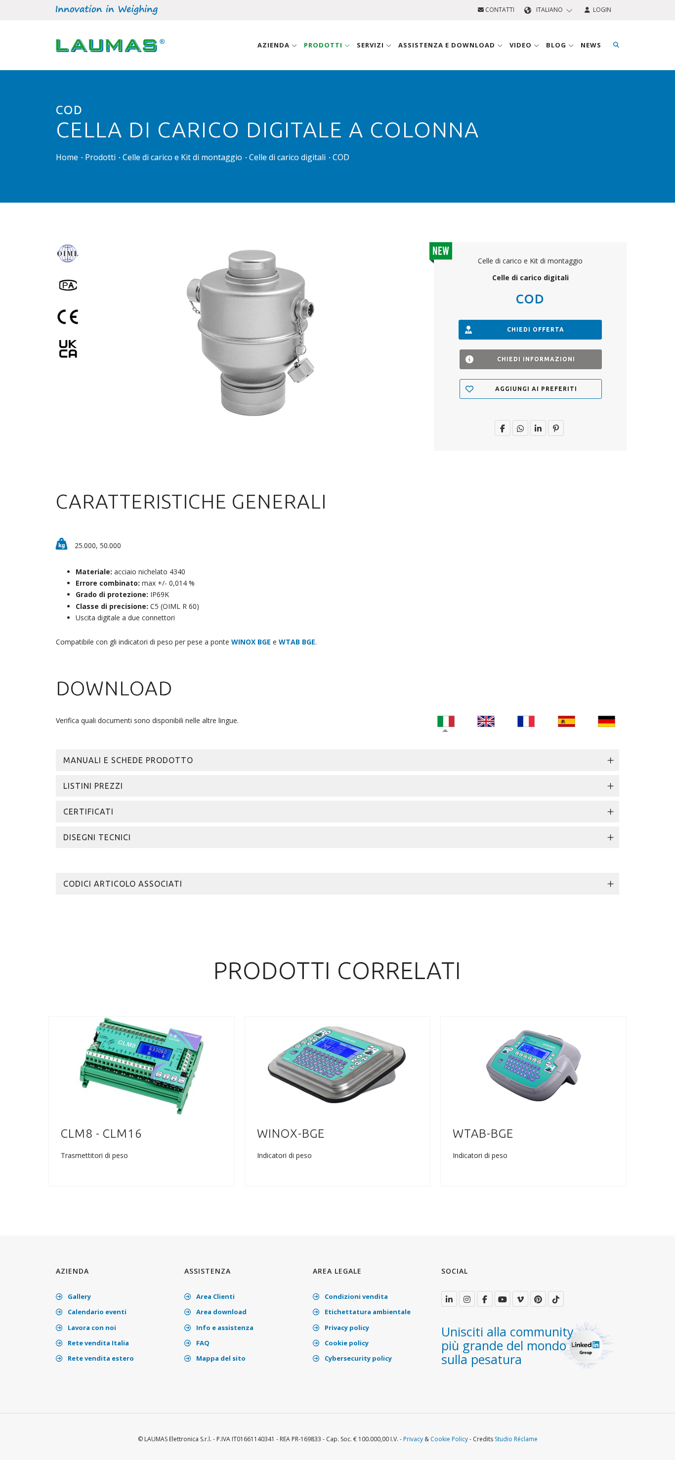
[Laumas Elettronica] (110, 54)
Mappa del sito (220, 1358)
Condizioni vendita (355, 1296)
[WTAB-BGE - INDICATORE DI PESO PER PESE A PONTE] (533, 1065)
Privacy (413, 1439)
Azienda (274, 45)
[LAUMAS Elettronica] (449, 1299)
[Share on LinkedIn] (538, 428)
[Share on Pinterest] (556, 428)
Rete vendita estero (100, 1358)
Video (521, 45)
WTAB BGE (297, 641)
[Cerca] (616, 45)
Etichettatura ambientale (367, 1311)
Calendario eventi (96, 1311)
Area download (221, 1311)
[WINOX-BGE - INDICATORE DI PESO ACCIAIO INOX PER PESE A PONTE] (337, 1065)
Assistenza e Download (447, 45)
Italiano (549, 9)
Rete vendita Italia (97, 1342)
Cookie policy (346, 1342)
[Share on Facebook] (502, 428)
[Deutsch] (606, 720)
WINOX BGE (251, 641)
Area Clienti (215, 1296)
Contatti (499, 9)
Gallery (78, 1296)
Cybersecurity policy (357, 1358)
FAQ (202, 1342)
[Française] (526, 720)
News (591, 45)
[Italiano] (446, 720)
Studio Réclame (516, 1439)
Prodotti (324, 45)
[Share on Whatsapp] (520, 428)
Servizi (371, 45)
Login (600, 9)
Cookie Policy (449, 1439)
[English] (486, 720)
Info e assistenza (224, 1327)
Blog (557, 45)
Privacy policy (346, 1327)
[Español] (566, 720)
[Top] (652, 1442)
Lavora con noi (91, 1327)
